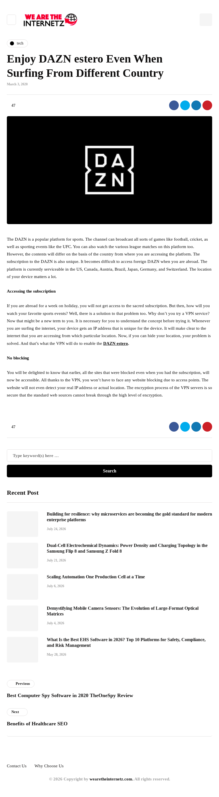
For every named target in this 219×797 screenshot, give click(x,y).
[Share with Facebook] (174, 105)
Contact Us (17, 766)
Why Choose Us (49, 766)
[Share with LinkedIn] (196, 105)
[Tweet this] (185, 105)
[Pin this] (207, 105)
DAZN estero (115, 343)
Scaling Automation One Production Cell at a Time (96, 576)
